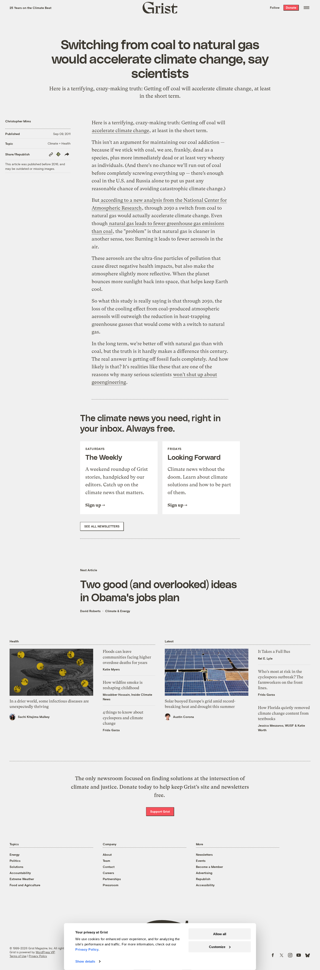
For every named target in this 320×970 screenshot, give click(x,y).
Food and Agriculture (25, 885)
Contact (109, 867)
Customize (217, 946)
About (107, 854)
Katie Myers (111, 669)
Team (106, 860)
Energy (15, 854)
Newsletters (204, 854)
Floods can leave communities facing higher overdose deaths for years (127, 657)
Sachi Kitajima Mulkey (34, 717)
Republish (203, 879)
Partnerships (112, 879)
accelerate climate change (221, 89)
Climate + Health (59, 143)
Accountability (20, 873)
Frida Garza (111, 730)
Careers (108, 873)
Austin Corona (183, 717)
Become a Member (209, 867)
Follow (275, 7)
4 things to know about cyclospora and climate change (123, 717)
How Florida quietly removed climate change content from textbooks (284, 713)
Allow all (219, 934)
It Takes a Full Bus (274, 651)
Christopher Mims (18, 121)
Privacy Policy (38, 956)
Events (200, 860)
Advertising (204, 873)
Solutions (16, 867)
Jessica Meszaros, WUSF (276, 725)
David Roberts (90, 611)
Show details (85, 961)
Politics (15, 860)
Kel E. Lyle (265, 658)
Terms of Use (18, 956)
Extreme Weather (22, 879)
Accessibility (205, 885)
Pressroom (110, 885)
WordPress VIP (45, 952)
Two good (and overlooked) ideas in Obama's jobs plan (158, 590)
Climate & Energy (117, 611)
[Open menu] (306, 7)
